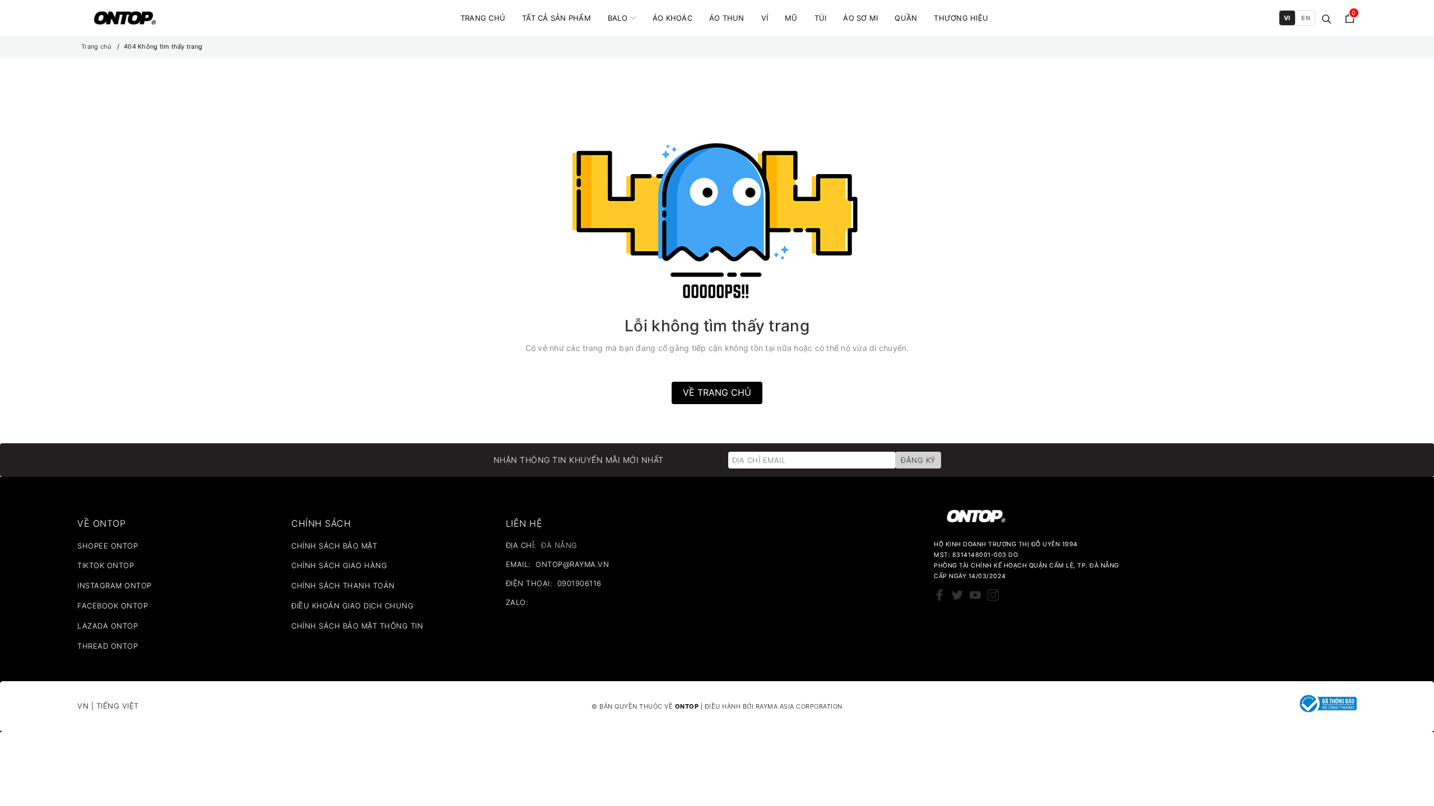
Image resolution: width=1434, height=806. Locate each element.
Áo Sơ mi (860, 17)
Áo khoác (672, 17)
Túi (820, 17)
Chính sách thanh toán (343, 585)
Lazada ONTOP (107, 625)
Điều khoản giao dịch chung (352, 605)
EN (1305, 18)
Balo (617, 17)
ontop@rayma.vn (572, 564)
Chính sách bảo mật (334, 545)
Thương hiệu (961, 17)
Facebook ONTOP (112, 605)
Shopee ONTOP (107, 545)
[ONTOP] (125, 18)
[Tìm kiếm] (1326, 18)
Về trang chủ (717, 392)
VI (1287, 18)
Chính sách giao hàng (339, 565)
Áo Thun (726, 17)
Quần (906, 17)
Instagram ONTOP (114, 585)
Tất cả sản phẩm (556, 17)
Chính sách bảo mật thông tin (357, 625)
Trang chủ (482, 17)
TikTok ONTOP (105, 565)
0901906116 (579, 583)
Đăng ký (918, 460)
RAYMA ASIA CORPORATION (799, 706)
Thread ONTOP (107, 645)
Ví (765, 17)
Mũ (791, 17)
